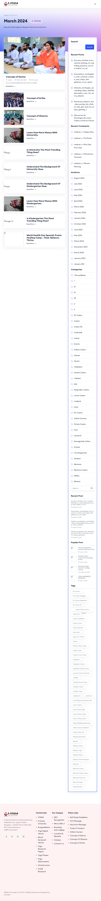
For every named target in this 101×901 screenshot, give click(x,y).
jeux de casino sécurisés (81, 673)
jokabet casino (78, 687)
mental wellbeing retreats (81, 723)
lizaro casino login (79, 714)
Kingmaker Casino (81, 390)
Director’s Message (78, 824)
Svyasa (77, 447)
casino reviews (78, 628)
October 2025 (80, 224)
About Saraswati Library (42, 840)
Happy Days (89, 132)
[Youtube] (17, 836)
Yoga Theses (43, 855)
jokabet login (77, 691)
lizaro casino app (79, 709)
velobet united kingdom (81, 759)
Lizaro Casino (79, 395)
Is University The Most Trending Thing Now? (43, 151)
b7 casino (76, 591)
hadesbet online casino (81, 668)
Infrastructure (44, 865)
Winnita (77, 481)
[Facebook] (6, 836)
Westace (77, 464)
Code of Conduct (77, 828)
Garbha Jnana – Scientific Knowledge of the (85, 557)
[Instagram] (23, 836)
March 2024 (79, 241)
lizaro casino (77, 705)
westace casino (78, 768)
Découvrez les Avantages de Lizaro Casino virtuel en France (84, 118)
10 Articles (36, 21)
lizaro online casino (79, 718)
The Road (87, 138)
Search (74, 41)
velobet (75, 741)
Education (76, 632)
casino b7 (76, 614)
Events (77, 344)
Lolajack (77, 401)
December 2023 (80, 247)
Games (77, 355)
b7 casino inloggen (79, 596)
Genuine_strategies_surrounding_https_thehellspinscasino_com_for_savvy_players (82, 523)
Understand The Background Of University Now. (43, 167)
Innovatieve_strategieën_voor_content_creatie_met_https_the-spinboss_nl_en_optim (82, 513)
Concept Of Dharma (78, 839)
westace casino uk (79, 778)
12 (75, 286)
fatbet (75, 641)
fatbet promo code (79, 655)
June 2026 (78, 189)
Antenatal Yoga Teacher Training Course (84, 568)
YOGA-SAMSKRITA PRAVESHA (84, 577)
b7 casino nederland (80, 600)
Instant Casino (80, 372)
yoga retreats (77, 787)
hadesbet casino (79, 664)
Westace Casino (81, 470)
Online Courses (80, 418)
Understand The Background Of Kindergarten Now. (43, 184)
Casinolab (78, 332)
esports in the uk (78, 637)
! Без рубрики (80, 275)
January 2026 (79, 218)
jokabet (76, 678)
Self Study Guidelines (78, 817)
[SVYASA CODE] (11, 3)
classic (77, 338)
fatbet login (77, 650)
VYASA (41, 817)
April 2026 (78, 201)
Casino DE (78, 327)
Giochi (76, 361)
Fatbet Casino (80, 350)
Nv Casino (78, 413)
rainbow (77, 132)
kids (75, 384)
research (77, 435)
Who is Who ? (59, 823)
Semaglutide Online (82, 441)
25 (75, 298)
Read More (9, 86)
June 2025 (78, 229)
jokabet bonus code (80, 682)
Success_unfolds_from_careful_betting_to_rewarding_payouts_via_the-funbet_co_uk (82, 502)
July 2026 (78, 184)
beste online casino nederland (82, 610)
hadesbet (76, 659)
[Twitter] (12, 836)
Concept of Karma (16, 76)
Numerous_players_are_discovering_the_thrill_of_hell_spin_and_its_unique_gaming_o (82, 533)
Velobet (77, 458)
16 (75, 292)
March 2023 (79, 252)
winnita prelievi (78, 782)
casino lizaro (77, 623)
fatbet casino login (79, 646)
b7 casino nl (77, 605)
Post (76, 430)
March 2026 (79, 207)
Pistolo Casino (80, 424)
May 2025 (78, 235)
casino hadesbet (79, 618)
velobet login (77, 750)
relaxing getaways (79, 737)
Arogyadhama (44, 827)
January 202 (79, 264)
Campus (57, 840)
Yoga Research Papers (42, 849)
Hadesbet (78, 367)
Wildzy (76, 476)
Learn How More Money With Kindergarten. (42, 202)
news (76, 407)
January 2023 (79, 258)
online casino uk (78, 732)
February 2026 (80, 212)
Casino (77, 321)
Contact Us (59, 843)
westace (76, 764)
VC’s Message (76, 821)
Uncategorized (80, 453)
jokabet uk (76, 696)
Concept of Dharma (37, 115)
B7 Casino (78, 315)
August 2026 (79, 178)
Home (6, 15)
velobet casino (78, 746)
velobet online (78, 755)
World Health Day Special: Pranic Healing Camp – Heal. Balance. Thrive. (44, 238)
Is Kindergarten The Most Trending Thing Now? (40, 219)
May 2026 (78, 195)
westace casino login (80, 773)
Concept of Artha (36, 98)
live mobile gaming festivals (82, 700)
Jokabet (77, 378)
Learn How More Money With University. (42, 133)
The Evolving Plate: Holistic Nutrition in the (86, 548)
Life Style (88, 696)
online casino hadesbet (81, 728)
